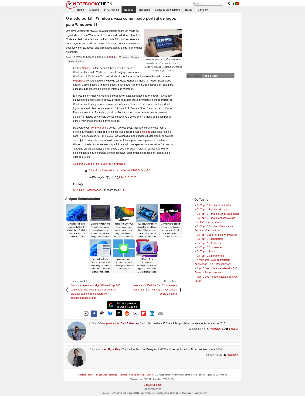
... (117, 57)
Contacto (203, 9)
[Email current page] (160, 314)
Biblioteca (144, 9)
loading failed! (194, 75)
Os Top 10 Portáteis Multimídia (214, 205)
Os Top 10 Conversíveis (210, 247)
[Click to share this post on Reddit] (127, 313)
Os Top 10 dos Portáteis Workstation (217, 234)
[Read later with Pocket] (135, 313)
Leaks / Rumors (76, 61)
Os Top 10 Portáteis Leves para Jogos (218, 213)
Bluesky (233, 328)
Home (80, 9)
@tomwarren (94, 190)
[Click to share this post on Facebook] (94, 314)
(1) (120, 190)
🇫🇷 (113, 57)
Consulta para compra (167, 9)
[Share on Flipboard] (144, 313)
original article (111, 323)
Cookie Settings (153, 384)
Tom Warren (98, 127)
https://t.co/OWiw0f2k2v (102, 170)
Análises (94, 9)
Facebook (232, 354)
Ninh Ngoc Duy (111, 349)
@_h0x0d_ (79, 190)
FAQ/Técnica (111, 9)
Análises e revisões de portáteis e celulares (97, 374)
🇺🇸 (110, 57)
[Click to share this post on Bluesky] (110, 314)
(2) (124, 190)
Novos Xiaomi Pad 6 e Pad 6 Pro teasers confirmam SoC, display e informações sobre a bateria (154, 289)
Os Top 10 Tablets (207, 251)
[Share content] (86, 313)
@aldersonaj (216, 328)
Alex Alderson (129, 323)
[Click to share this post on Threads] (102, 314)
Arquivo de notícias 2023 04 (141, 374)
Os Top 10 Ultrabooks (209, 243)
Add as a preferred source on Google (126, 304)
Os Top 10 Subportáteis (210, 239)
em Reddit (146, 131)
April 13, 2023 (128, 177)
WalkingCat (88, 68)
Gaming (135, 57)
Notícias (128, 9)
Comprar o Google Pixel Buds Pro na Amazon (99, 163)
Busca (188, 9)
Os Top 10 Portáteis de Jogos (213, 209)
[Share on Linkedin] (152, 313)
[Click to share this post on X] (119, 313)
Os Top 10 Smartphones (210, 255)
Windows (124, 57)
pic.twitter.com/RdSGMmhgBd (132, 170)
